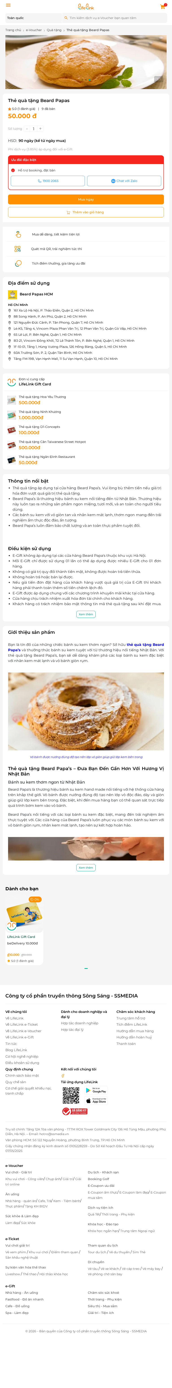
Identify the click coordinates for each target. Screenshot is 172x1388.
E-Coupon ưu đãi (101, 1186)
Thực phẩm (14, 1206)
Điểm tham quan (65, 1252)
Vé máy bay (151, 1269)
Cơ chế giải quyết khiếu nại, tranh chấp (28, 1090)
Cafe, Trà (44, 1201)
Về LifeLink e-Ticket (21, 1024)
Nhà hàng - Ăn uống (21, 1293)
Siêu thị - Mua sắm (102, 1306)
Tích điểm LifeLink (131, 1024)
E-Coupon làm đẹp (133, 1192)
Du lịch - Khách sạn (103, 1172)
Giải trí (68, 1179)
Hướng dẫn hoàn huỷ (134, 1037)
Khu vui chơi (39, 1252)
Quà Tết (94, 1214)
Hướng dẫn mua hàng (135, 1031)
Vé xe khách (110, 1269)
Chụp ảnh (53, 1179)
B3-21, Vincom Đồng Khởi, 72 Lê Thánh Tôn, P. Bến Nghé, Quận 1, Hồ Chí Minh (74, 341)
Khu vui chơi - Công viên (24, 1179)
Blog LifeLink (16, 1050)
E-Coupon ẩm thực (102, 1192)
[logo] (86, 6)
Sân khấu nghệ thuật (21, 1258)
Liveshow (13, 1274)
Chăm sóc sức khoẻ (103, 1293)
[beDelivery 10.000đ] (24, 914)
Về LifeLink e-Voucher (23, 1031)
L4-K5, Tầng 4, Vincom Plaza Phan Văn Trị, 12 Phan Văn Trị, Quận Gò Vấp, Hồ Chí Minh (80, 329)
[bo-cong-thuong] (74, 1111)
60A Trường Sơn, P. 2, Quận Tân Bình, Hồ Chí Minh (53, 353)
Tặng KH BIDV (36, 1206)
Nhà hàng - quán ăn (20, 1201)
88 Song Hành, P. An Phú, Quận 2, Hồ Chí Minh (50, 316)
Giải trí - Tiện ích (101, 1313)
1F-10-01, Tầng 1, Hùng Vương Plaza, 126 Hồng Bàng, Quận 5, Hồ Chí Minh (70, 347)
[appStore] (97, 1100)
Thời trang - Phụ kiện (118, 1214)
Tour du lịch (97, 1252)
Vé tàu (93, 1269)
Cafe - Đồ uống (17, 1306)
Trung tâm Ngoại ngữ (137, 1231)
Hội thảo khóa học (53, 1274)
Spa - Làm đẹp (17, 1313)
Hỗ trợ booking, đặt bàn (36, 170)
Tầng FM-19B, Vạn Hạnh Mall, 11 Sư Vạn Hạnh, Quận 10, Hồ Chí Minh (66, 359)
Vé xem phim (16, 1252)
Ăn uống (12, 1194)
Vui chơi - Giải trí (18, 1172)
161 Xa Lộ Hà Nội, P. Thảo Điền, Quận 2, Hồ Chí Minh (54, 310)
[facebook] (63, 1075)
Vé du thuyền (120, 1252)
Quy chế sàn (15, 1082)
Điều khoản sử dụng (22, 1063)
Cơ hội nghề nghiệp (21, 1056)
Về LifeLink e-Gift (19, 1037)
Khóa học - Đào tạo (103, 1224)
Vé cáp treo (131, 1269)
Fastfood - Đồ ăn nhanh (24, 1299)
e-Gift (10, 1286)
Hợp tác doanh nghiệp (79, 1023)
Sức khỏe (28, 1223)
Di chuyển (96, 1262)
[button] (82, 80)
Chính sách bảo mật (22, 1075)
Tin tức (11, 1044)
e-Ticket (12, 1239)
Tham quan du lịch (103, 1245)
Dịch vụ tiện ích (100, 1208)
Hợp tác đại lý (72, 1029)
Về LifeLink (14, 1018)
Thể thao (30, 1274)
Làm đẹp (12, 1223)
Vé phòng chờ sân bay (105, 1274)
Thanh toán (126, 1044)
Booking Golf (98, 1179)
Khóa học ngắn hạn (103, 1231)
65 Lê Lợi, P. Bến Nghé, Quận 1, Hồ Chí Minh (48, 335)
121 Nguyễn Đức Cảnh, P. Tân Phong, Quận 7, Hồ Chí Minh (58, 322)
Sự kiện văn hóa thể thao (25, 1267)
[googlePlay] (97, 1090)
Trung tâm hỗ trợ (130, 1018)
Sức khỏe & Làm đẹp (22, 1216)
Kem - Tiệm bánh (66, 1201)
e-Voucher (14, 1166)
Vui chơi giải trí (17, 1245)
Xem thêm (86, 614)
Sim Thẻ (139, 1252)
